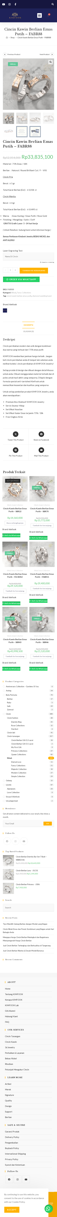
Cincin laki (11, 732)
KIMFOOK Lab (12, 1005)
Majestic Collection (19, 769)
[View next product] (52, 54)
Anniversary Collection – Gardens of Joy (22, 686)
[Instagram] (15, 841)
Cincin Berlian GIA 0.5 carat (22, 744)
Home (7, 988)
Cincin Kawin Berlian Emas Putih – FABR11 (42, 575)
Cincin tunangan (13, 736)
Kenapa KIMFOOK (13, 999)
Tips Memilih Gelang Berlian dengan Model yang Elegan (25, 924)
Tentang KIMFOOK (14, 994)
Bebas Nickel (11, 1058)
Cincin (8, 714)
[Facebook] (7, 841)
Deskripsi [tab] (28, 325)
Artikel (8, 1084)
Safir (9, 706)
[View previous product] (5, 54)
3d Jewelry (10, 1047)
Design (8, 1106)
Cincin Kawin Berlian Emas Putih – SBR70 (42, 510)
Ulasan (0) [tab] (28, 331)
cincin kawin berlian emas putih (19, 296)
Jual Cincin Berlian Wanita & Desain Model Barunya (23, 951)
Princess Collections (19, 751)
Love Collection (13, 792)
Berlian (10, 699)
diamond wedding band (41, 296)
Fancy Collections (24, 293)
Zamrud (10, 709)
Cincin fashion (12, 718)
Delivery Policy (12, 1137)
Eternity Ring (16, 722)
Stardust (14, 729)
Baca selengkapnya (15, 523)
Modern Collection (18, 773)
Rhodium (9, 1064)
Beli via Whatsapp (12, 535)
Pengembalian (11, 1142)
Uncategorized (12, 801)
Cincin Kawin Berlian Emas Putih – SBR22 (15, 510)
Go (47, 823)
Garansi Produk (12, 1131)
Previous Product (13, 54)
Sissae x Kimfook (13, 797)
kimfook (13, 304)
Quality (8, 1100)
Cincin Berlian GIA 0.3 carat (22, 740)
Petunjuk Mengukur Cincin (17, 1069)
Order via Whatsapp (22, 279)
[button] (53, 4)
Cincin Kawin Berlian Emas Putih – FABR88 (34, 37)
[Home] (7, 37)
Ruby (9, 702)
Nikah (13, 293)
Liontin (8, 785)
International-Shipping (15, 1153)
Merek (8, 1089)
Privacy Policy (11, 1159)
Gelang (9, 780)
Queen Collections (18, 754)
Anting (8, 691)
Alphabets (11, 789)
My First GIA (16, 747)
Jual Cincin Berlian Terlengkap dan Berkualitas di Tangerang (26, 945)
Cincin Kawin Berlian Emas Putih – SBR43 (15, 640)
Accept (12, 1209)
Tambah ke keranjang (33, 270)
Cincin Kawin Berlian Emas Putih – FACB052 (15, 575)
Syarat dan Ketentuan (15, 1165)
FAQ (7, 1022)
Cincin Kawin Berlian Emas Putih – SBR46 (42, 640)
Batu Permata (11, 695)
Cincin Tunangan (12, 1036)
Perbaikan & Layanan (14, 1053)
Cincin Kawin (11, 1042)
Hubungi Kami (11, 1016)
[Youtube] (24, 841)
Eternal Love (16, 762)
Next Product (45, 54)
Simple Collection (17, 505)
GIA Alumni (10, 1011)
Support (8, 1111)
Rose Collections (18, 725)
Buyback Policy (12, 1148)
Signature (9, 1095)
